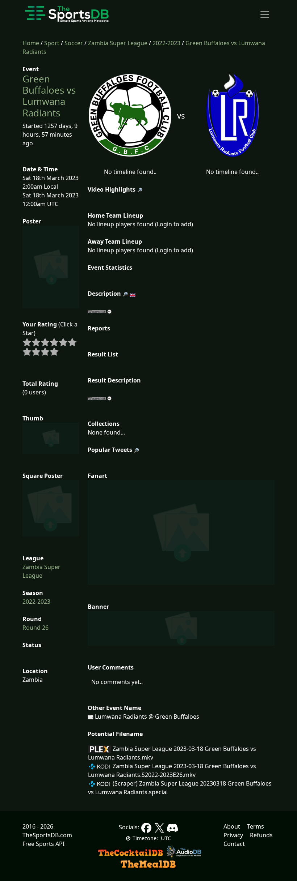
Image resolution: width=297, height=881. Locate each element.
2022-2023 (166, 43)
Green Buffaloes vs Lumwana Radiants (49, 95)
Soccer (73, 43)
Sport (51, 43)
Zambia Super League (117, 43)
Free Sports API (43, 844)
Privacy (233, 835)
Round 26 (35, 628)
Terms (255, 826)
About (231, 826)
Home (30, 43)
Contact (234, 844)
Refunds (261, 835)
